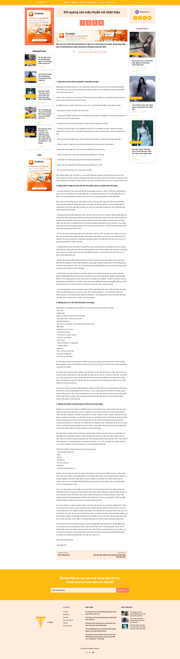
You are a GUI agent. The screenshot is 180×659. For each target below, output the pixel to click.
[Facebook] (136, 2)
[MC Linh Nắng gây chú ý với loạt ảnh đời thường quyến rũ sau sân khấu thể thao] (30, 113)
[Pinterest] (95, 23)
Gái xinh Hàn (30, 134)
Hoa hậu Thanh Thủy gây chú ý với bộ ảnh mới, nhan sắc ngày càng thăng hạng (44, 95)
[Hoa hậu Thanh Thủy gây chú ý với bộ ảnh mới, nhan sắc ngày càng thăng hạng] (30, 94)
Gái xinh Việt (30, 115)
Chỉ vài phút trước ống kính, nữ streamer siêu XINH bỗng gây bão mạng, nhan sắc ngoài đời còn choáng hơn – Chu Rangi (45, 136)
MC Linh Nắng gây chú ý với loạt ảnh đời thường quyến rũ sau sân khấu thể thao (44, 114)
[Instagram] (140, 2)
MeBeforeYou (144, 12)
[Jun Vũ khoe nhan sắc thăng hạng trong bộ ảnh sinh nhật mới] (30, 77)
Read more (41, 66)
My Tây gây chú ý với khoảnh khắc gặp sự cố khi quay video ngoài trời (45, 60)
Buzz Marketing (63, 555)
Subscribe (121, 590)
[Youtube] (149, 18)
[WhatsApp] (101, 23)
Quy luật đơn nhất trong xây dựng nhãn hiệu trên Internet (109, 556)
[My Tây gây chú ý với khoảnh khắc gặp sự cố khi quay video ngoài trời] (30, 60)
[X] (89, 23)
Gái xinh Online (28, 62)
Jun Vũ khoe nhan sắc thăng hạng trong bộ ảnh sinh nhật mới (45, 77)
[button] (144, 2)
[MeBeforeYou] (137, 12)
